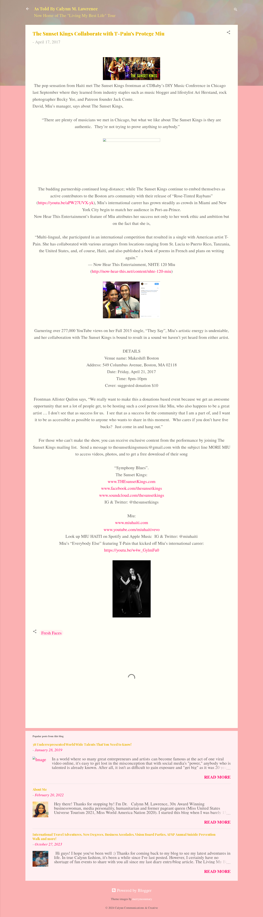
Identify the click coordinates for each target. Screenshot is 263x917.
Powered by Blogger (134, 890)
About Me (40, 789)
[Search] (235, 9)
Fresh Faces (51, 633)
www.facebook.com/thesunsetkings (131, 488)
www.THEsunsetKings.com (131, 481)
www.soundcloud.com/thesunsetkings (131, 495)
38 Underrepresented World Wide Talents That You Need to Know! (82, 744)
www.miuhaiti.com (131, 522)
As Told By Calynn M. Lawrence (66, 8)
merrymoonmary (142, 899)
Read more (217, 777)
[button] (228, 32)
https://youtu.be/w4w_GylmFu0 (131, 550)
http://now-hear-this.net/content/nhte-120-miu (131, 271)
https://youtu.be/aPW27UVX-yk (66, 202)
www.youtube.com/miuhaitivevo (132, 529)
